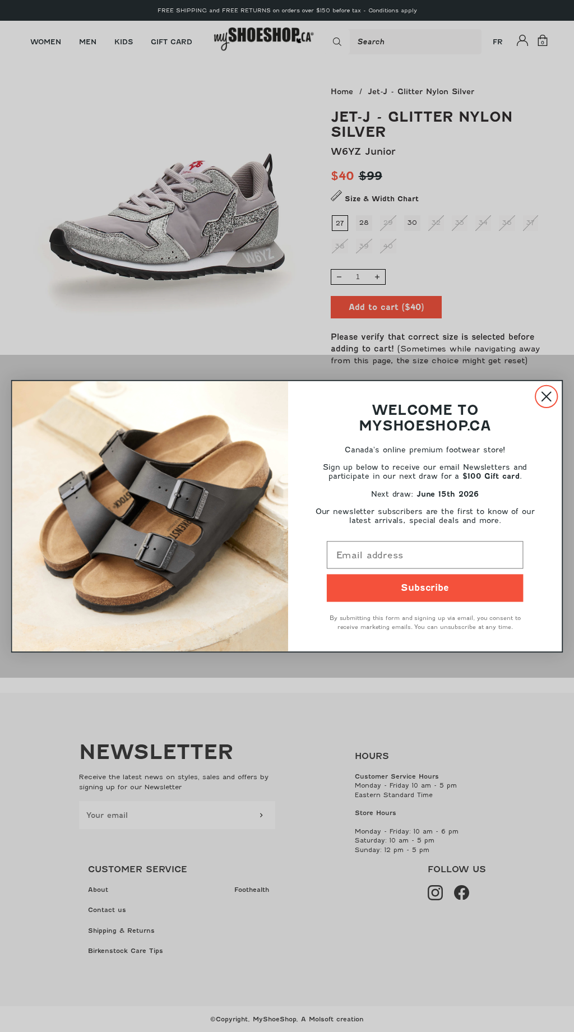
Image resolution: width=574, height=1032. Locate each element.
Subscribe (425, 587)
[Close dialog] (546, 396)
